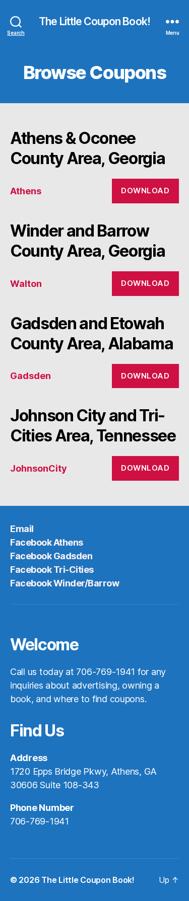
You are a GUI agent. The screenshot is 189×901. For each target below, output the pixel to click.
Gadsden (30, 375)
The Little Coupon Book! (94, 21)
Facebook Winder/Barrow (64, 583)
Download (145, 190)
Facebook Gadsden (51, 556)
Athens (25, 191)
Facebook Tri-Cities (52, 569)
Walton (26, 283)
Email (22, 528)
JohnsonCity (38, 468)
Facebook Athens (46, 542)
